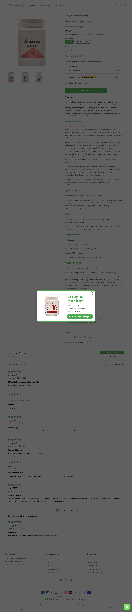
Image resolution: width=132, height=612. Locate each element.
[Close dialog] (92, 292)
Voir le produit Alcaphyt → (80, 317)
